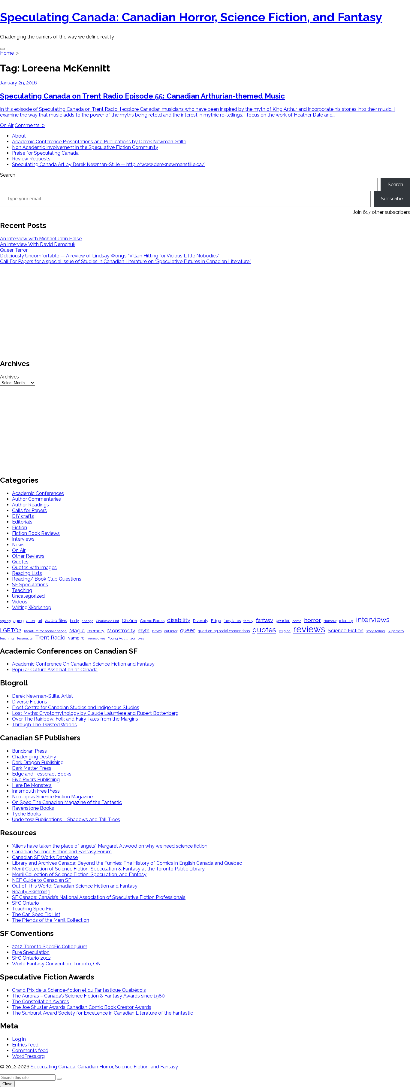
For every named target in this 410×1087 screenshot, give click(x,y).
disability (178, 620)
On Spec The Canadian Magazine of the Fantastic (67, 802)
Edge (216, 620)
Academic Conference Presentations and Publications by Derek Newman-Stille (99, 141)
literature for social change (45, 631)
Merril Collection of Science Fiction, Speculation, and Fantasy (79, 874)
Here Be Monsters (32, 785)
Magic (77, 630)
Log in (19, 1039)
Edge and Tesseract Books (41, 774)
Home (7, 53)
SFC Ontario (25, 903)
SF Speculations (30, 585)
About (19, 136)
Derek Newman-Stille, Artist (42, 696)
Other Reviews (28, 556)
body (74, 620)
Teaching (22, 590)
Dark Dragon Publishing (38, 762)
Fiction (19, 527)
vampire (76, 637)
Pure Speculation (31, 952)
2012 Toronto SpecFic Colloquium (49, 946)
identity (346, 620)
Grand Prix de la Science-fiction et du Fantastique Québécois (79, 990)
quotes (264, 629)
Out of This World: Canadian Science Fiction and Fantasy (74, 886)
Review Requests (31, 159)
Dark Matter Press (31, 768)
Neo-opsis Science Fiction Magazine (52, 797)
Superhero (396, 631)
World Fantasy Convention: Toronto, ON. (56, 964)
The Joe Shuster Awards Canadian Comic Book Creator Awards (81, 1007)
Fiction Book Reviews (36, 533)
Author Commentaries (36, 499)
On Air (7, 125)
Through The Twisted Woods (44, 724)
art (40, 620)
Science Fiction (345, 630)
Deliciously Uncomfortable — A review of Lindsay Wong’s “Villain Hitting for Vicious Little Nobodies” (109, 256)
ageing (5, 621)
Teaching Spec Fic (32, 909)
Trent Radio (50, 637)
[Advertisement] (180, 311)
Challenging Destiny (34, 757)
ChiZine (129, 620)
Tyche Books (26, 814)
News (18, 545)
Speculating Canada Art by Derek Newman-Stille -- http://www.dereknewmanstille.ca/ (108, 164)
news (156, 631)
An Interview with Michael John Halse (41, 238)
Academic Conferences (38, 493)
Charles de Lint (107, 621)
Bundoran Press (29, 751)
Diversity (200, 620)
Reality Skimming (31, 891)
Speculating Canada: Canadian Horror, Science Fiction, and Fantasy (104, 1067)
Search (7, 175)
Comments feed (30, 1050)
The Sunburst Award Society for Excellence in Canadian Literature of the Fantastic (102, 1013)
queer (187, 630)
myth (143, 630)
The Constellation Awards (40, 1001)
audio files (56, 620)
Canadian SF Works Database (45, 857)
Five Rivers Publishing (36, 779)
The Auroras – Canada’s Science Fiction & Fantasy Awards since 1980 (88, 996)
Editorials (22, 522)
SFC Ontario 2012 (31, 958)
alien (30, 620)
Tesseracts (24, 638)
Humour (330, 621)
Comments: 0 (30, 125)
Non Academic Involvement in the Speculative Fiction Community (85, 147)
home (296, 621)
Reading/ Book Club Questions (46, 579)
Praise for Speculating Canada (45, 153)
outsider (170, 631)
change (87, 621)
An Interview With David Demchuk (37, 244)
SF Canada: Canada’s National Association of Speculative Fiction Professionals (98, 897)
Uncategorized (28, 596)
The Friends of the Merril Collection (50, 920)
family (248, 621)
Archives (9, 377)
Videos (19, 602)
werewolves (96, 638)
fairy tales (232, 620)
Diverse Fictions (29, 702)
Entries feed (25, 1045)
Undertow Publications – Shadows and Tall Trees (66, 819)
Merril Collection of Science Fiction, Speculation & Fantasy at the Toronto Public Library (108, 869)
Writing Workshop (31, 607)
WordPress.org (28, 1056)
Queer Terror (14, 250)
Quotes (20, 562)
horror (312, 620)
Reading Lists (27, 573)
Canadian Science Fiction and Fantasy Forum (62, 852)
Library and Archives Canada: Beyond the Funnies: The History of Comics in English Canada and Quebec (127, 863)
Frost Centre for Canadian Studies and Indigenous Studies (75, 707)
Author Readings (30, 505)
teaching (7, 638)
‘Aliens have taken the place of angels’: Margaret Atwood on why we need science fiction (109, 846)
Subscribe (392, 199)
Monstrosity (121, 630)
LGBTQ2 (10, 630)
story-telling (375, 631)
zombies (137, 638)
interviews (373, 619)
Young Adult (118, 638)
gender (283, 620)
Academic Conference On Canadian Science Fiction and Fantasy (83, 664)
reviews (309, 629)
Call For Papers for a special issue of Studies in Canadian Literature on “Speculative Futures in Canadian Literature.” (125, 261)
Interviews (23, 539)
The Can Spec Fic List (36, 914)
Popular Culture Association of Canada (55, 670)
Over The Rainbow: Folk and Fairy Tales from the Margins (75, 719)
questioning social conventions (224, 631)
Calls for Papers (29, 510)
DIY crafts (23, 516)
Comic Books (152, 620)
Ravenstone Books (33, 808)
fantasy (264, 620)
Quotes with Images (34, 567)
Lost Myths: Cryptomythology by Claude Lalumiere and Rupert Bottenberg (95, 713)
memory (95, 630)
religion (285, 631)
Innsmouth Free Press (36, 791)
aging (19, 620)
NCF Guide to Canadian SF (41, 880)
